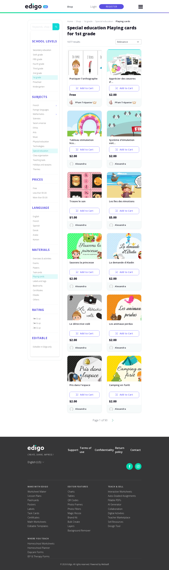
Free (35, 188)
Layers (71, 526)
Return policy (119, 450)
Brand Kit (72, 517)
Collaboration (115, 508)
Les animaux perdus (121, 323)
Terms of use (85, 450)
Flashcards (33, 500)
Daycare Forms (36, 552)
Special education (40, 150)
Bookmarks (37, 285)
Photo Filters (74, 508)
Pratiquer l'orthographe (83, 78)
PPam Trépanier (83, 102)
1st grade (37, 77)
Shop (70, 6)
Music (35, 137)
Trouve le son (77, 201)
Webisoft (105, 564)
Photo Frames (75, 504)
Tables (71, 495)
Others (36, 299)
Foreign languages (41, 109)
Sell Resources (115, 521)
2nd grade (37, 73)
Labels (31, 508)
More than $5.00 (40, 197)
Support (73, 450)
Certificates (38, 290)
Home (70, 21)
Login (93, 6)
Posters (36, 267)
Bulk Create (74, 521)
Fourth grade (38, 64)
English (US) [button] (34, 462)
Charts (71, 491)
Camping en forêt (119, 385)
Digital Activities (116, 513)
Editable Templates (38, 526)
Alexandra (80, 163)
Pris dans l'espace (79, 385)
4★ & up (37, 318)
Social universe (39, 123)
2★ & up (37, 327)
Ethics (35, 127)
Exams (36, 263)
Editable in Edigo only (42, 346)
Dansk (35, 230)
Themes (36, 169)
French (36, 221)
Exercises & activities (42, 258)
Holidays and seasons (42, 164)
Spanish (36, 225)
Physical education (41, 141)
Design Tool (114, 526)
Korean (36, 239)
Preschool (37, 82)
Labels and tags (39, 281)
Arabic (35, 235)
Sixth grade (38, 54)
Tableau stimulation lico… (81, 141)
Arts (34, 132)
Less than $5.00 (40, 192)
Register (111, 6)
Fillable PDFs (114, 500)
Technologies (38, 146)
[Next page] (112, 420)
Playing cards (38, 276)
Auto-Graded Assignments (122, 495)
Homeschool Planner (39, 547)
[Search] (55, 26)
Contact (135, 450)
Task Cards (33, 513)
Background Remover (79, 530)
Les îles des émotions (121, 201)
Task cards (37, 272)
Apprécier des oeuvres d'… (122, 80)
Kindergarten (39, 86)
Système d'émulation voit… (121, 141)
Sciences (36, 118)
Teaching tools (39, 160)
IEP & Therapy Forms (39, 556)
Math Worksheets (37, 521)
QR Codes (73, 500)
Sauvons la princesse (81, 262)
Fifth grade (37, 59)
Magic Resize (74, 513)
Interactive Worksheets (120, 491)
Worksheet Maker (37, 491)
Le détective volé (79, 323)
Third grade (38, 68)
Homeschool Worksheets (41, 543)
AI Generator (114, 504)
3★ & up (37, 323)
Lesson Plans (34, 495)
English (36, 216)
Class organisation (40, 155)
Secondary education (42, 50)
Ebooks (36, 295)
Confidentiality (104, 450)
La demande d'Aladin (121, 262)
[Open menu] (140, 6)
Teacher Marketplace (119, 517)
